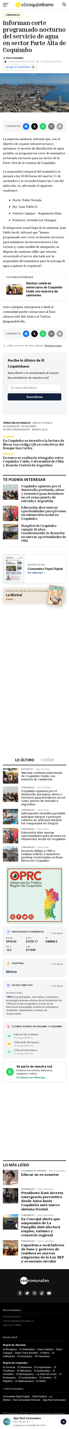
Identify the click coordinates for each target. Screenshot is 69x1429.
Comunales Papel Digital (16, 1396)
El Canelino (45, 1377)
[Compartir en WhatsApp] (43, 126)
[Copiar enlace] (60, 126)
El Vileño (41, 1381)
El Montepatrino (25, 1374)
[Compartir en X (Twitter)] (34, 126)
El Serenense (25, 1367)
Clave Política (39, 1396)
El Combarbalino (28, 1377)
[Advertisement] (34, 641)
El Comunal (9, 1367)
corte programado (17, 429)
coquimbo (29, 426)
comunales (12, 426)
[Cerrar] (63, 1422)
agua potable (43, 423)
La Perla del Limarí (47, 1374)
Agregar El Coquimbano (18, 67)
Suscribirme (34, 397)
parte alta (40, 429)
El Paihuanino (24, 1370)
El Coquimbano (42, 1367)
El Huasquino (25, 1356)
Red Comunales (15, 58)
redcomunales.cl (12, 1316)
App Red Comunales (54, 1399)
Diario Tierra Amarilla (26, 1352)
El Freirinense (42, 1356)
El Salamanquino (25, 1381)
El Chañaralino (27, 1349)
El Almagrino (10, 1349)
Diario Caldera (45, 1349)
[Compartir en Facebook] (26, 126)
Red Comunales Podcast (26, 1399)
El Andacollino (42, 1370)
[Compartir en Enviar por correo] (51, 126)
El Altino (44, 1352)
